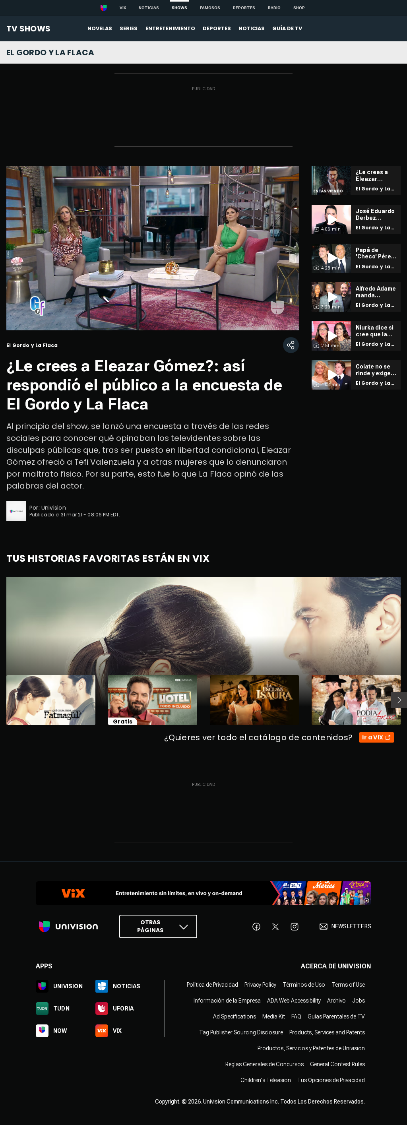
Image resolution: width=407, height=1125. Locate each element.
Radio (274, 8)
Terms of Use (348, 984)
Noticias (149, 8)
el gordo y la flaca (50, 52)
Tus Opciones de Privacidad (331, 1080)
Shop (299, 8)
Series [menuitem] (129, 28)
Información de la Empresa (227, 1000)
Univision (53, 507)
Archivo (336, 1000)
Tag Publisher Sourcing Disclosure (241, 1032)
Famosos (210, 8)
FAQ (296, 1016)
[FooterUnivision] (68, 926)
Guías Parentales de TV (336, 1016)
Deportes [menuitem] (217, 28)
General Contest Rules (337, 1064)
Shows (179, 8)
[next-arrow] (399, 700)
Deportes (244, 8)
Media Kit (273, 1016)
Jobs (358, 1000)
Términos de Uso (304, 984)
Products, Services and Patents (327, 1032)
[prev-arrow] (1, 700)
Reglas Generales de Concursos (264, 1064)
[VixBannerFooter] (203, 893)
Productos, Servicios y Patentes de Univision (311, 1048)
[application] (152, 248)
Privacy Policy (260, 984)
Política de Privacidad (212, 984)
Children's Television (265, 1080)
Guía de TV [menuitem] (287, 28)
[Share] (291, 345)
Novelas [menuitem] (99, 28)
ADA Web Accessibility (294, 1000)
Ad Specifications (234, 1016)
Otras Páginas (150, 926)
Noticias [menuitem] (251, 28)
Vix (123, 8)
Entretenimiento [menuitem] (170, 28)
